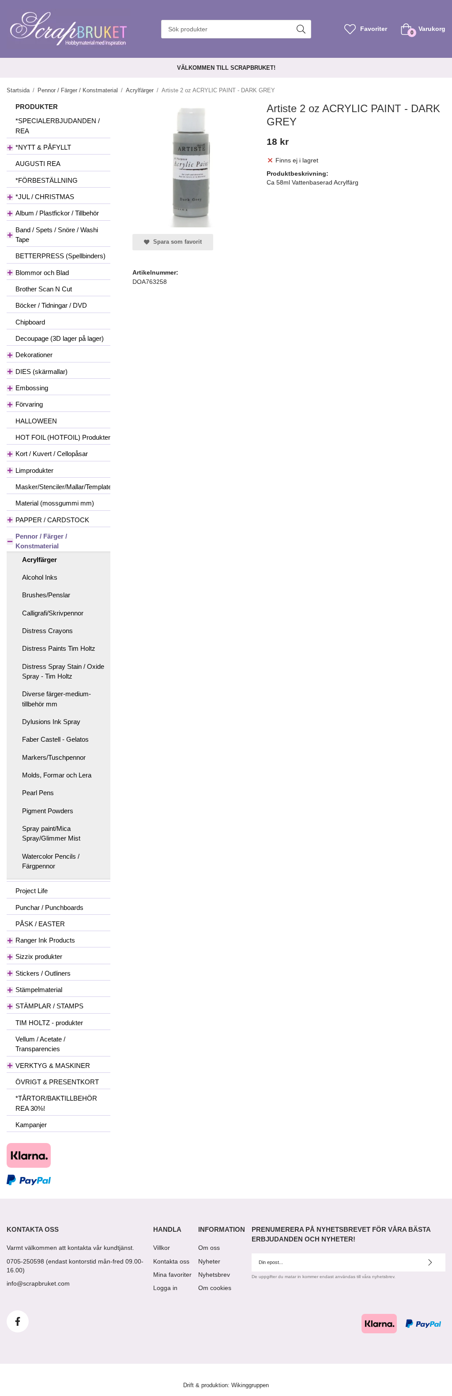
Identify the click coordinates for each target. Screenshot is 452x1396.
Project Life (31, 890)
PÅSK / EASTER (40, 924)
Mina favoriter (172, 1274)
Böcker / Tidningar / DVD (51, 305)
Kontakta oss (171, 1261)
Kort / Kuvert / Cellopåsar (51, 453)
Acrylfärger (39, 559)
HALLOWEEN (36, 421)
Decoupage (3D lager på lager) (59, 338)
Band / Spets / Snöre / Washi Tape (56, 234)
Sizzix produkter (38, 956)
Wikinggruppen (250, 1385)
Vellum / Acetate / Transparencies (40, 1044)
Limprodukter (34, 470)
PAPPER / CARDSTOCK (52, 520)
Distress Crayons (47, 630)
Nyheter (209, 1261)
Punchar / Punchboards (49, 907)
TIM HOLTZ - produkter (49, 1022)
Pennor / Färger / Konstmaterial (41, 541)
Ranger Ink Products (45, 940)
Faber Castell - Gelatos (55, 739)
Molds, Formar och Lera (56, 775)
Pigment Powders (47, 811)
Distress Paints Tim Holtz (58, 648)
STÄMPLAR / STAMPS (49, 1006)
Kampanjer (31, 1124)
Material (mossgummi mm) (54, 503)
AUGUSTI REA (37, 163)
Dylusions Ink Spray (51, 721)
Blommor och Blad (42, 272)
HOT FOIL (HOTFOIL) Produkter (62, 437)
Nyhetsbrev (214, 1274)
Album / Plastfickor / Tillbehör (57, 213)
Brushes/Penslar (46, 595)
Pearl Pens (38, 792)
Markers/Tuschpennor (54, 757)
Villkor (161, 1247)
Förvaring (29, 404)
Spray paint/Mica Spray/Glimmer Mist (51, 833)
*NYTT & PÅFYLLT (43, 147)
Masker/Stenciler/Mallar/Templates (62, 486)
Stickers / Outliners (43, 973)
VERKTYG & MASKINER (52, 1065)
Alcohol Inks (39, 577)
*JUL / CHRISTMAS (44, 196)
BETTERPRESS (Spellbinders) (60, 256)
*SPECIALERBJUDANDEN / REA (57, 125)
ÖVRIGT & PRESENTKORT (57, 1082)
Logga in (165, 1287)
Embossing (31, 388)
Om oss (209, 1247)
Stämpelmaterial (38, 989)
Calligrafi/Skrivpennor (52, 613)
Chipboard (30, 322)
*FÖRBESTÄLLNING (46, 180)
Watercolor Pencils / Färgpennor (50, 861)
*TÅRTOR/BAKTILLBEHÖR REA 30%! (56, 1103)
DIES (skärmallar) (41, 371)
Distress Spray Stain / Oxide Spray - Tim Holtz (63, 671)
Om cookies (214, 1287)
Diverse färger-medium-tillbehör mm (56, 698)
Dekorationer (34, 354)
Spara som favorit (176, 242)
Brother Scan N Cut (43, 289)
